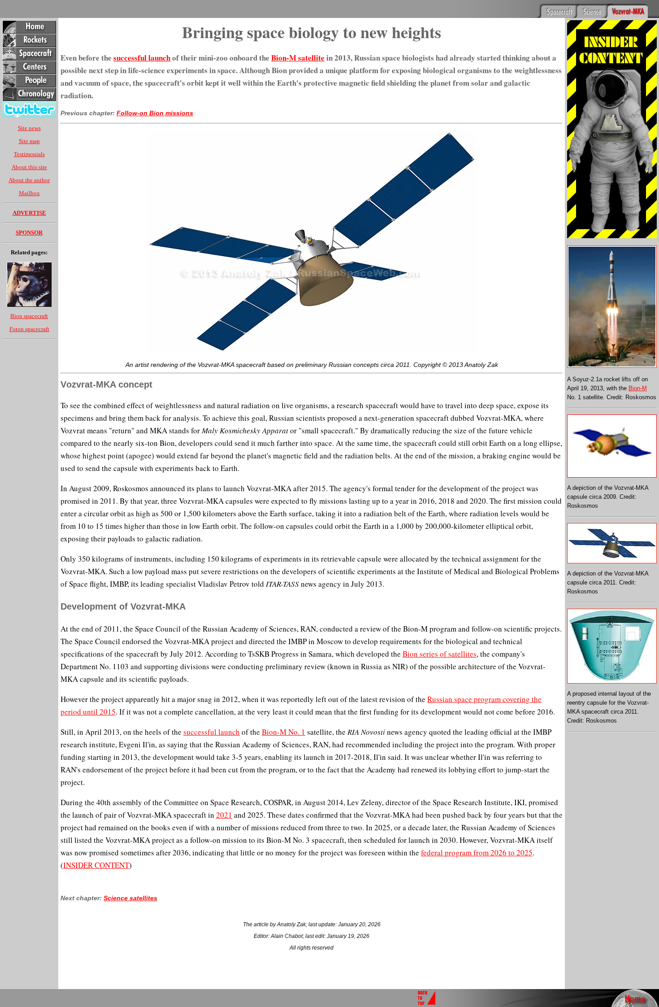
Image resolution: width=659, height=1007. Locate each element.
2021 (224, 815)
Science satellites (130, 898)
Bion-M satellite (298, 57)
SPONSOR (29, 232)
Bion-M (638, 388)
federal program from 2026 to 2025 (477, 852)
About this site (29, 167)
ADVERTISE (29, 212)
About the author (29, 180)
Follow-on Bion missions (155, 113)
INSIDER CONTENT (96, 865)
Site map (29, 141)
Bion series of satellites (440, 654)
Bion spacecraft (29, 316)
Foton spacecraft (29, 329)
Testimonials (29, 154)
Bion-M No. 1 (283, 732)
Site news (29, 128)
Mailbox (29, 193)
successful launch (141, 57)
